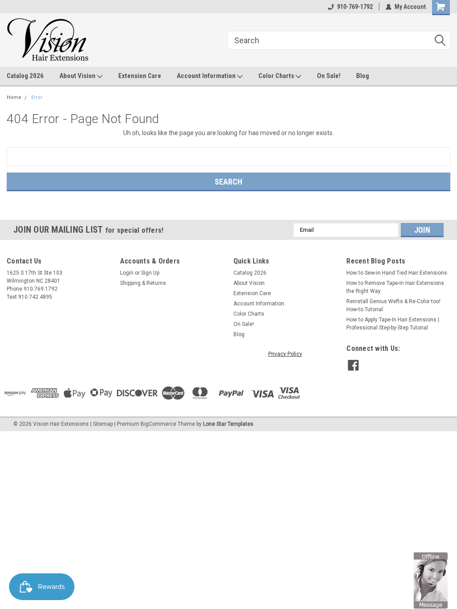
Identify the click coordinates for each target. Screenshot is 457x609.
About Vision (78, 76)
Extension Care (139, 76)
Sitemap (103, 424)
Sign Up (150, 273)
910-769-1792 (355, 6)
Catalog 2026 (25, 76)
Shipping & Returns (143, 283)
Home (14, 97)
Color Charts (276, 76)
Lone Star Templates (228, 424)
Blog (362, 76)
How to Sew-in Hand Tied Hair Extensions (396, 273)
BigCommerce (158, 424)
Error (36, 97)
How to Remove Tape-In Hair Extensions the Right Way (395, 287)
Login (126, 273)
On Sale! (329, 76)
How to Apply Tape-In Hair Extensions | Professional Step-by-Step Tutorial (392, 324)
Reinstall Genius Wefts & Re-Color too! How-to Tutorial (393, 305)
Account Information (207, 76)
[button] (430, 580)
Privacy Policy (285, 354)
